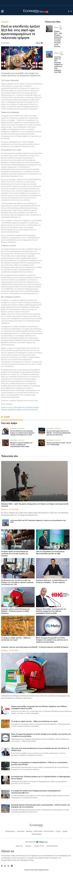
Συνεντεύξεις (49, 831)
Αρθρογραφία (36, 834)
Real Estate (38, 831)
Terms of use (39, 846)
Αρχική (28, 846)
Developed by (30, 842)
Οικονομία (20, 831)
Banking (29, 831)
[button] (2, 11)
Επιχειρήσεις (10, 831)
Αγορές (65, 831)
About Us (19, 846)
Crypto (4, 21)
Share (38, 43)
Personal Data (52, 846)
